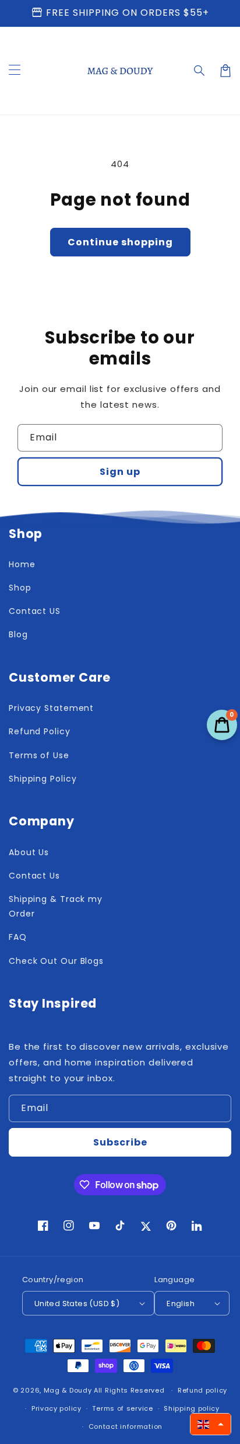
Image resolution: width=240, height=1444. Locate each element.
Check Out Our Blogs (56, 961)
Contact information (126, 1426)
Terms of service (122, 1408)
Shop (20, 587)
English (181, 1303)
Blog (18, 634)
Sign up (120, 471)
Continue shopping (120, 242)
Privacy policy (56, 1408)
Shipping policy (192, 1408)
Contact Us (34, 875)
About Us (29, 852)
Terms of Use (39, 755)
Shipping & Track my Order (56, 906)
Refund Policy (39, 731)
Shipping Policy (43, 779)
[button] (200, 71)
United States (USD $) (76, 1303)
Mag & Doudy (68, 1390)
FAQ (18, 937)
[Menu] (14, 71)
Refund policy (202, 1390)
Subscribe (120, 1142)
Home (22, 564)
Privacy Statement (51, 708)
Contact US (35, 611)
